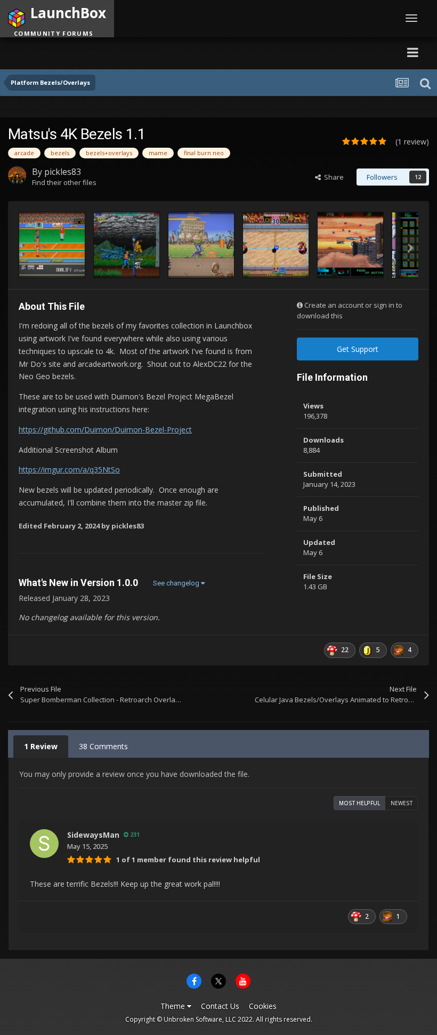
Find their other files (64, 182)
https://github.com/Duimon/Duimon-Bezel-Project (105, 429)
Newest (401, 803)
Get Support (357, 349)
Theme (173, 1006)
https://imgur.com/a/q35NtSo (69, 469)
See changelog (177, 583)
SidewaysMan (93, 835)
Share (332, 177)
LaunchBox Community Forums (109, 52)
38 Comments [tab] (103, 746)
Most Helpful (359, 803)
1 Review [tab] (41, 746)
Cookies (263, 1006)
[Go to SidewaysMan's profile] (44, 843)
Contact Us (220, 1006)
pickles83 (62, 172)
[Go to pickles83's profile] (17, 175)
